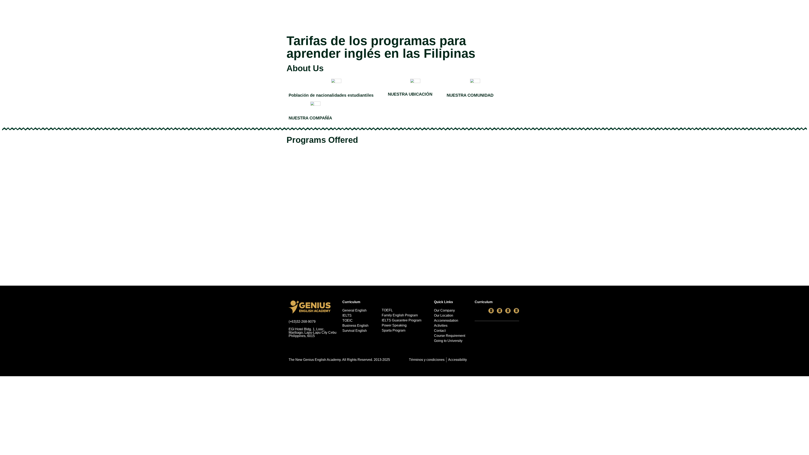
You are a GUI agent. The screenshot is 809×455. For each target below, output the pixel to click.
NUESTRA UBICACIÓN (410, 94)
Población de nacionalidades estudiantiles (331, 95)
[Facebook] (491, 310)
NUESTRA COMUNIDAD (470, 95)
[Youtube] (499, 310)
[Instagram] (516, 310)
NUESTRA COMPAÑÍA (310, 118)
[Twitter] (508, 310)
